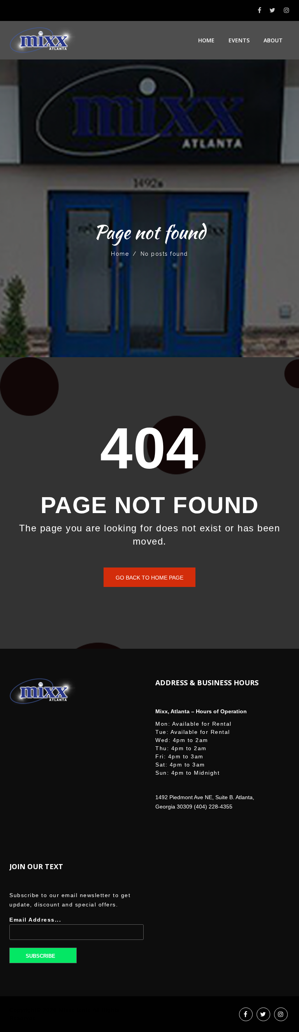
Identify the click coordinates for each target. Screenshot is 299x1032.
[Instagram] (287, 10)
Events (239, 40)
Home (206, 40)
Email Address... (35, 920)
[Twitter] (272, 10)
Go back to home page (149, 577)
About (273, 40)
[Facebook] (260, 10)
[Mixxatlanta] (42, 40)
